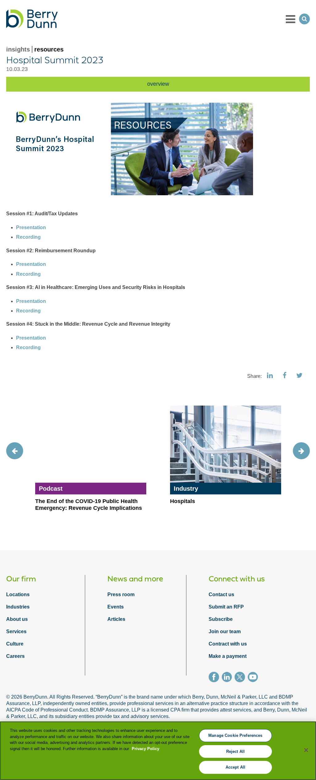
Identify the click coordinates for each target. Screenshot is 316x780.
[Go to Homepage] (32, 19)
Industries (18, 606)
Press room (121, 594)
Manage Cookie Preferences (235, 735)
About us (17, 619)
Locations (18, 594)
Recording (28, 237)
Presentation (31, 227)
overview (158, 84)
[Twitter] (241, 678)
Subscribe (221, 619)
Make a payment (228, 656)
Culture (14, 643)
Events (115, 606)
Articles (116, 619)
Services (16, 631)
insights (18, 49)
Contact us (221, 594)
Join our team (225, 631)
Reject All (235, 751)
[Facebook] (215, 678)
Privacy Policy (145, 748)
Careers (15, 656)
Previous (14, 450)
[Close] (306, 750)
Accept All (235, 767)
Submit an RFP (226, 606)
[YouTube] (253, 678)
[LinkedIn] (228, 678)
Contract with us (228, 643)
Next (301, 450)
